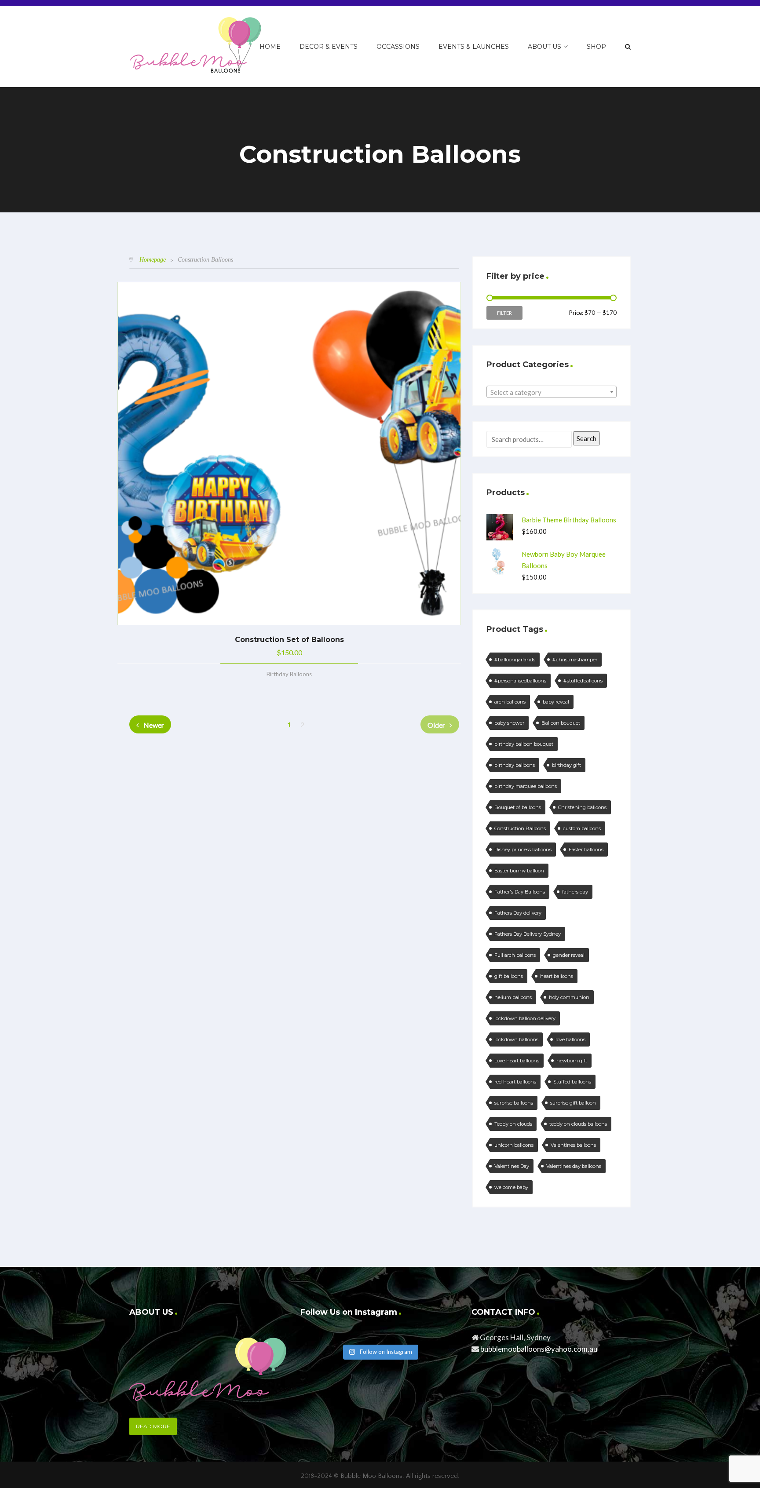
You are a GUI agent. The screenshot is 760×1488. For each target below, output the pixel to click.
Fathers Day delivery (517, 913)
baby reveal (556, 702)
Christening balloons (582, 807)
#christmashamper (574, 659)
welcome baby (511, 1187)
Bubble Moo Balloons (371, 1476)
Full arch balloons (515, 955)
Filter (504, 313)
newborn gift (571, 1061)
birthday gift (566, 765)
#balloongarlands (514, 659)
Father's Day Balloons (519, 892)
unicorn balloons (513, 1145)
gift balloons (508, 976)
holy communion (569, 997)
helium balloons (513, 997)
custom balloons (582, 828)
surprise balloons (513, 1103)
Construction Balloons (520, 828)
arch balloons (510, 702)
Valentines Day (511, 1166)
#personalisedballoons (520, 681)
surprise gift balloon (573, 1103)
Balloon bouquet (560, 723)
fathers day (575, 892)
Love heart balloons (516, 1061)
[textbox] (551, 392)
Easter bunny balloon (519, 871)
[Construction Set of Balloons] (289, 453)
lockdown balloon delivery (524, 1018)
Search (586, 438)
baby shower (509, 723)
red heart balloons (515, 1082)
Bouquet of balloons (517, 807)
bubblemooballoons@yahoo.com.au (538, 1348)
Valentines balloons (573, 1145)
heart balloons (556, 976)
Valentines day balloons (573, 1166)
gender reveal (569, 955)
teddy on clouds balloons (578, 1124)
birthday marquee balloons (525, 786)
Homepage (152, 259)
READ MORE (153, 1426)
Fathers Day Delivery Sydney (527, 934)
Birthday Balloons (289, 674)
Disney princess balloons (523, 849)
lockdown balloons (516, 1039)
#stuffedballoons (583, 681)
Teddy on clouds (513, 1124)
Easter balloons (586, 849)
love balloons (570, 1039)
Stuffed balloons (572, 1082)
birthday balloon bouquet (523, 744)
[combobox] (551, 392)
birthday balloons (514, 765)
